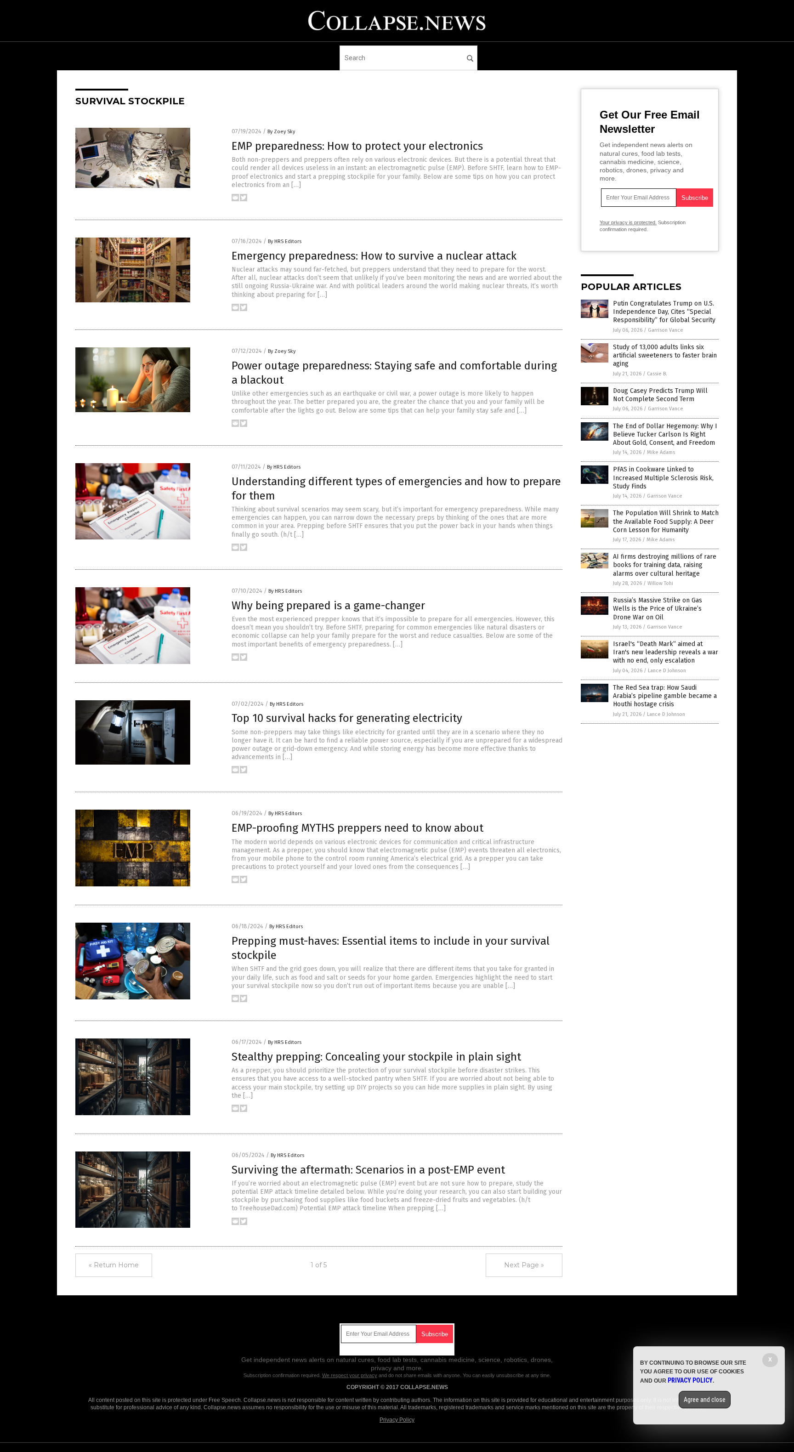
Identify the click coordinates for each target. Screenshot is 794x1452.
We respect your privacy (349, 1375)
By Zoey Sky (281, 132)
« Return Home (114, 1265)
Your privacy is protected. (628, 222)
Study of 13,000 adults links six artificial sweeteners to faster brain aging (665, 355)
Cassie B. (657, 374)
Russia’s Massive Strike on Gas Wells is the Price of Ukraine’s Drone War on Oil (657, 608)
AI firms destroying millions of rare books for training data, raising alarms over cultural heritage (664, 565)
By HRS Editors (284, 241)
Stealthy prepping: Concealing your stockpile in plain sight (376, 1056)
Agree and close (705, 1399)
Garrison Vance (665, 330)
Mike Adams (661, 452)
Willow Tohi (660, 583)
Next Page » (524, 1265)
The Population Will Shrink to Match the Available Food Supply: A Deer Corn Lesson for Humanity (666, 521)
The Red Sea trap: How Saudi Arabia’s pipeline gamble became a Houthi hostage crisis (665, 696)
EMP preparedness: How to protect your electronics (357, 146)
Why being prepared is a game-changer (328, 605)
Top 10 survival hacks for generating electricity (347, 718)
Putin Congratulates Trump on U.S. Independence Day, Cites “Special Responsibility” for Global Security (664, 312)
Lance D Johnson (667, 671)
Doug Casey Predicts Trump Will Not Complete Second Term (660, 395)
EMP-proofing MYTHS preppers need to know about (357, 828)
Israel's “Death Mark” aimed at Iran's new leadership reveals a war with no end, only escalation (665, 652)
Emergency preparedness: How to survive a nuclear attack (374, 256)
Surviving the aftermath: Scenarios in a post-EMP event (368, 1169)
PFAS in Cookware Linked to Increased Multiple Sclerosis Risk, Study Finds (663, 477)
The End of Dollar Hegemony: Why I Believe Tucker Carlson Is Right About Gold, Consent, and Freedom (665, 434)
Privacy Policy (397, 1420)
